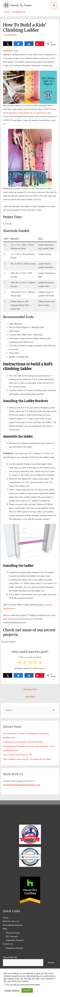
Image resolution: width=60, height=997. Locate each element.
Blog (5, 929)
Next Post (30, 697)
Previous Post (30, 689)
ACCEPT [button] (27, 990)
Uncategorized (9, 35)
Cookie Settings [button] (11, 990)
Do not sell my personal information (23, 985)
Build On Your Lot (11, 921)
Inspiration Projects (14, 940)
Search (51, 962)
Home (5, 918)
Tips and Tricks (13, 933)
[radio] (19, 663)
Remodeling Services (12, 925)
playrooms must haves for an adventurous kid (29, 113)
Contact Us (8, 944)
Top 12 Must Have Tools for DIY (17, 755)
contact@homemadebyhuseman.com (21, 785)
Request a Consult (14, 948)
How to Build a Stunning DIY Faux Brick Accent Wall (27, 759)
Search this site (10, 957)
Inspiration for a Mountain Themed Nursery (23, 742)
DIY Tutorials (12, 936)
